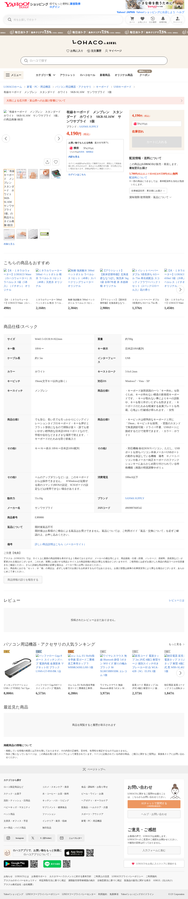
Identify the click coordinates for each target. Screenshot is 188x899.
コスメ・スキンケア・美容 (55, 787)
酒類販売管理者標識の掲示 (81, 880)
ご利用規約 (151, 876)
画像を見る (9, 244)
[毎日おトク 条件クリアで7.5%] (94, 31)
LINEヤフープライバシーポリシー (42, 894)
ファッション (49, 814)
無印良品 (46, 828)
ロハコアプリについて (36, 854)
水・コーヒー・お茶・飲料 (55, 794)
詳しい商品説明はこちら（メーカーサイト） (60, 544)
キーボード (102, 86)
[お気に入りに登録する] (56, 162)
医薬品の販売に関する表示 (137, 880)
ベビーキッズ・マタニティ (17, 807)
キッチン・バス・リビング (55, 800)
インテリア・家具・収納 (54, 821)
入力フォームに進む (154, 850)
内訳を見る (73, 156)
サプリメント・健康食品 (54, 807)
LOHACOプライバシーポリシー (127, 876)
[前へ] (6, 138)
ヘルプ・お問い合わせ (154, 814)
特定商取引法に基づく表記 (52, 880)
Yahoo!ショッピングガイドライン (137, 894)
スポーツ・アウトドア (92, 814)
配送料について (138, 177)
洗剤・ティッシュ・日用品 (17, 800)
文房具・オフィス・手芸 (16, 821)
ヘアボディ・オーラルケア (94, 800)
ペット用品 (9, 814)
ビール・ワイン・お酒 (92, 794)
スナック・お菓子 (12, 794)
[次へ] (59, 138)
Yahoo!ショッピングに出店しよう (155, 12)
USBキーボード (122, 86)
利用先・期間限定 (86, 152)
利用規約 (102, 894)
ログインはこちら (77, 174)
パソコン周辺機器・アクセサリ (73, 86)
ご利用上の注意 (101, 876)
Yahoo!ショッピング (13, 894)
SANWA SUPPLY (88, 126)
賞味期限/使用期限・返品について (149, 197)
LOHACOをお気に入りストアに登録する (156, 863)
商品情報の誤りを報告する (23, 579)
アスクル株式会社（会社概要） (19, 884)
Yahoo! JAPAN (126, 12)
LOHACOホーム (13, 86)
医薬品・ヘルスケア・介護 (94, 807)
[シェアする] (47, 162)
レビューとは (176, 600)
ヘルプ (180, 12)
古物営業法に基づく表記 (109, 880)
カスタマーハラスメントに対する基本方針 (70, 876)
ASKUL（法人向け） (163, 880)
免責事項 (114, 894)
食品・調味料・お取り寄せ (94, 787)
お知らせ (8, 876)
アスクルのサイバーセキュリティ (20, 880)
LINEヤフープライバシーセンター (79, 894)
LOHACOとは (22, 876)
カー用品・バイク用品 (15, 828)
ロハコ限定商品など (14, 787)
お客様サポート (39, 876)
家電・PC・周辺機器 (38, 86)
